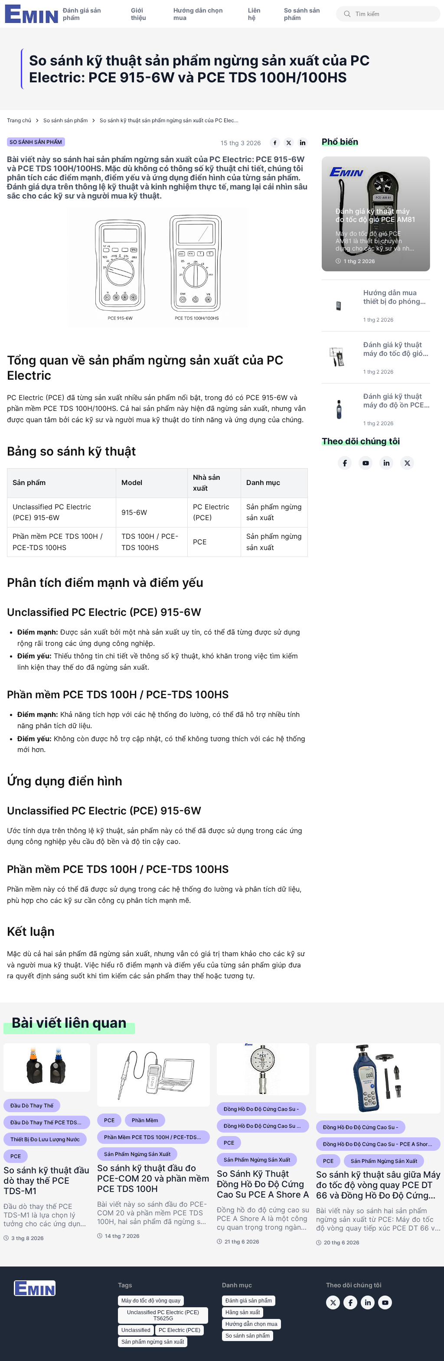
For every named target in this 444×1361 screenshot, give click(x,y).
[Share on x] (289, 142)
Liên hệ (254, 14)
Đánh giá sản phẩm (82, 14)
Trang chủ (19, 120)
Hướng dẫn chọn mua (198, 14)
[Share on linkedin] (302, 142)
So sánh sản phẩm (302, 14)
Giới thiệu (138, 14)
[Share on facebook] (275, 142)
